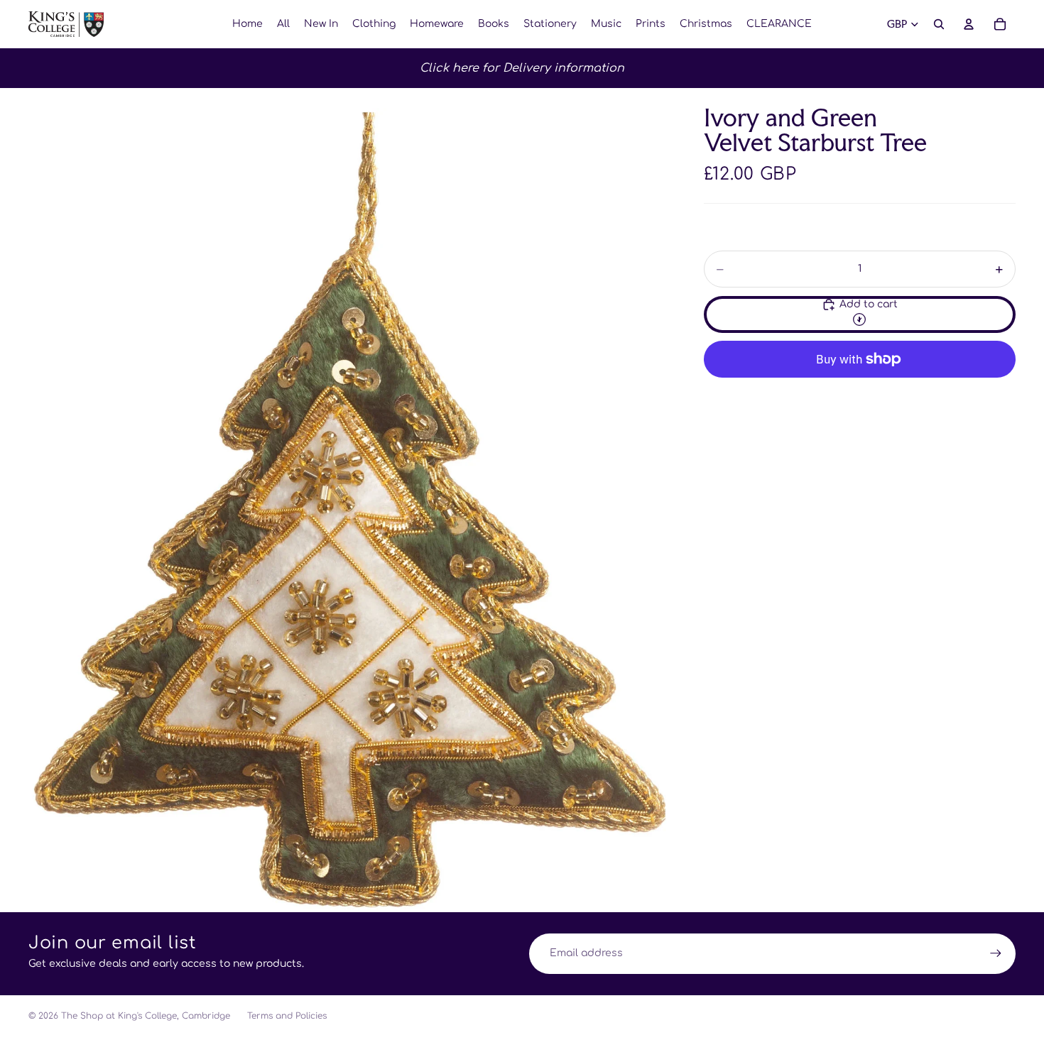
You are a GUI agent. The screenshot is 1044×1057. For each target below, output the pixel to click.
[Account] (968, 24)
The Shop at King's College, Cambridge (145, 1016)
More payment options (859, 392)
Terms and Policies (287, 1016)
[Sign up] (995, 953)
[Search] (939, 24)
